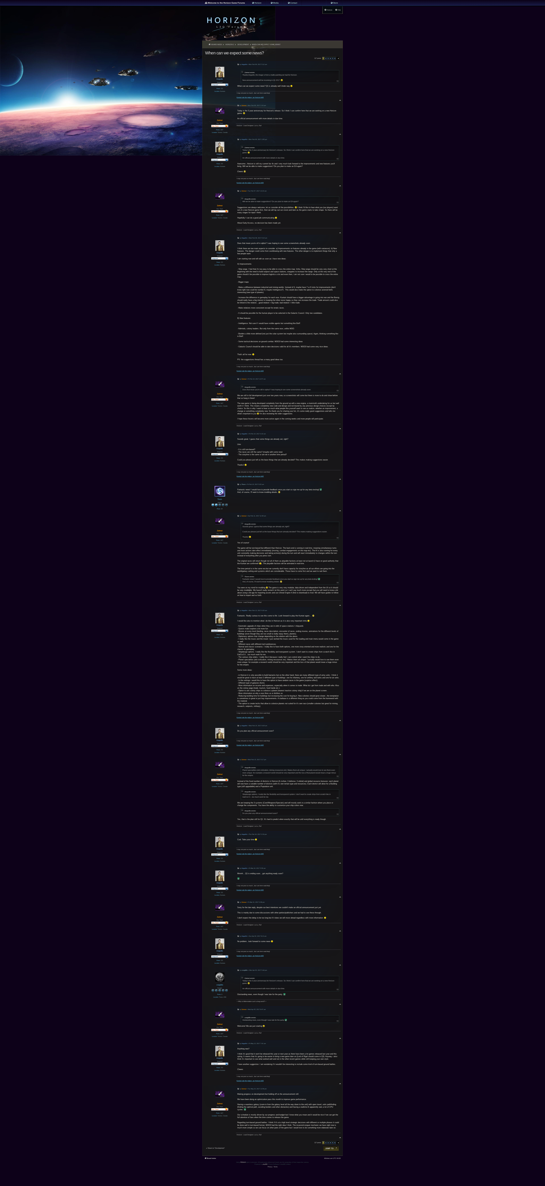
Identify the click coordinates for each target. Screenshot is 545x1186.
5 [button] (332, 58)
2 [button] (325, 58)
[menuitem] (257, 3)
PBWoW (243, 1162)
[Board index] (230, 22)
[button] (337, 58)
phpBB (265, 1164)
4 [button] (330, 58)
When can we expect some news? (266, 44)
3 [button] (328, 58)
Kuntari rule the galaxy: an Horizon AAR (250, 97)
